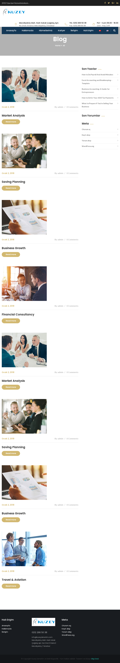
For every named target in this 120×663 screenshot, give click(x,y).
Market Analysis (13, 115)
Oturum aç (86, 129)
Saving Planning (13, 182)
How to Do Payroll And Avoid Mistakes (97, 74)
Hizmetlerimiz (45, 30)
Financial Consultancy (18, 314)
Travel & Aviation (14, 580)
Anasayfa (11, 30)
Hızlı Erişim (88, 30)
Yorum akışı (86, 140)
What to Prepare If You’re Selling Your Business (97, 105)
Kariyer (61, 30)
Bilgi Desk (95, 659)
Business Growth (14, 248)
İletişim (74, 30)
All (64, 45)
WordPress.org (88, 146)
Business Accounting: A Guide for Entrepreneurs (96, 90)
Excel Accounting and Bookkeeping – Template (97, 81)
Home (57, 45)
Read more (11, 122)
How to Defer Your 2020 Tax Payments (98, 98)
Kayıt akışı (86, 135)
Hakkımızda (27, 30)
